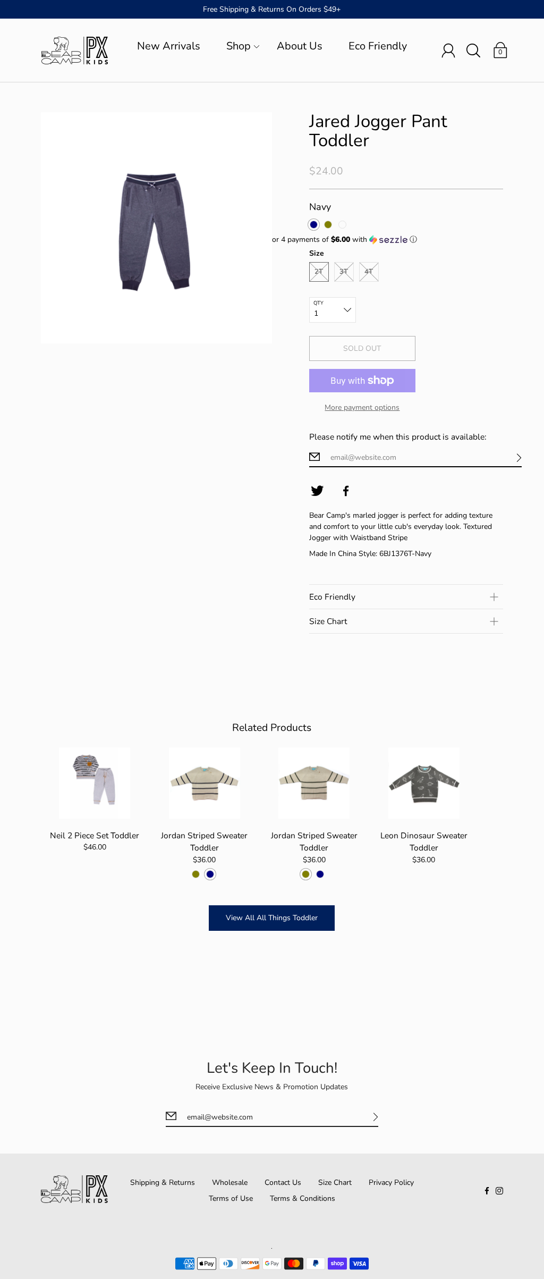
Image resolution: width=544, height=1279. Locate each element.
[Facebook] (346, 491)
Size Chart (335, 1182)
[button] (387, 239)
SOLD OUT (362, 348)
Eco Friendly (377, 46)
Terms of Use (231, 1198)
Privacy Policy (391, 1182)
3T (343, 271)
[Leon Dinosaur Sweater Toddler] (424, 783)
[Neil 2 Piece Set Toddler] (95, 783)
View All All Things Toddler (272, 918)
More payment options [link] (362, 407)
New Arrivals (168, 46)
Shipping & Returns (162, 1182)
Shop (238, 46)
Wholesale (230, 1182)
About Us (299, 46)
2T (318, 271)
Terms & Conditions (302, 1198)
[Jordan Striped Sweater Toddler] (204, 783)
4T (368, 271)
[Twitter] (317, 491)
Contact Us (283, 1182)
